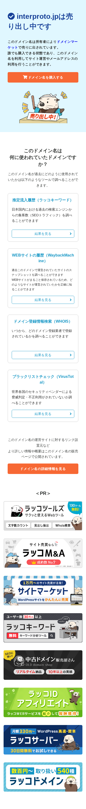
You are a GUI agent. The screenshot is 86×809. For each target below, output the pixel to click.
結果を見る (43, 234)
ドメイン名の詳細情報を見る (43, 469)
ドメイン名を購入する (45, 77)
